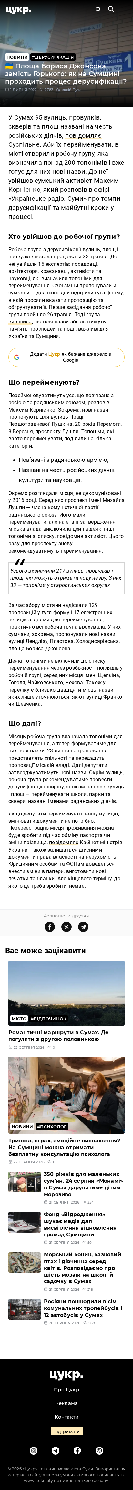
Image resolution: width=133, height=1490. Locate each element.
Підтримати (66, 1431)
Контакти (67, 1417)
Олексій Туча (68, 90)
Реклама (66, 1403)
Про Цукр (66, 1389)
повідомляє (63, 842)
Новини (17, 57)
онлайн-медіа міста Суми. (67, 1469)
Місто (19, 1018)
